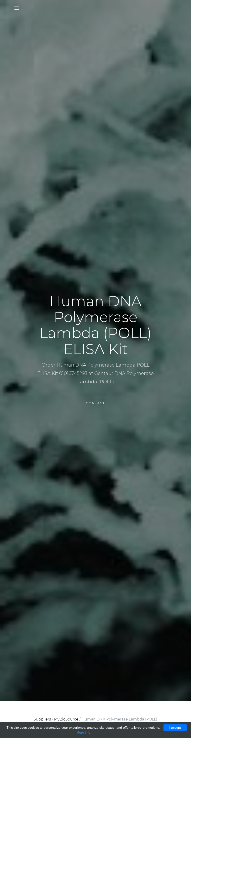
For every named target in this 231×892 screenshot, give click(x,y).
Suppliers (42, 719)
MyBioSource (66, 719)
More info (83, 732)
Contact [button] (95, 403)
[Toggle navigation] (15, 8)
